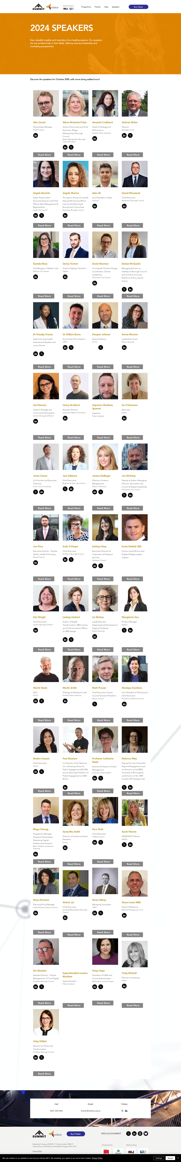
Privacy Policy (37, 1151)
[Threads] (140, 1133)
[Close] (178, 1158)
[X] (122, 1110)
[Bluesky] (146, 1133)
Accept (170, 1158)
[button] (86, 6)
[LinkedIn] (126, 1110)
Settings (159, 1158)
